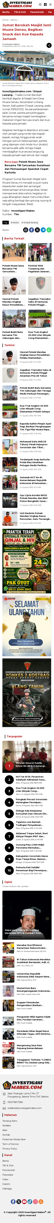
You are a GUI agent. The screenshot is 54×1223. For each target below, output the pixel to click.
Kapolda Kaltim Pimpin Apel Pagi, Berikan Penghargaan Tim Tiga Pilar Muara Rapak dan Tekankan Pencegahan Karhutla (35, 429)
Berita (5, 1161)
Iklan (4, 1130)
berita (16, 222)
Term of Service (10, 1144)
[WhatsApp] (49, 229)
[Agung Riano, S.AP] (8, 977)
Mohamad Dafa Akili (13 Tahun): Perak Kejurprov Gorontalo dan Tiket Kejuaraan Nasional (33, 446)
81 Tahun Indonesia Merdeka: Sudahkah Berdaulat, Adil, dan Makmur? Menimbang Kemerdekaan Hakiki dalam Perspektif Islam (34, 961)
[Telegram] (43, 229)
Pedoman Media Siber (14, 1139)
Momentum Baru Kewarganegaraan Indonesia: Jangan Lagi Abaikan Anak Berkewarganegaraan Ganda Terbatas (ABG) (33, 990)
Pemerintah (8, 1170)
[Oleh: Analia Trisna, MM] (8, 991)
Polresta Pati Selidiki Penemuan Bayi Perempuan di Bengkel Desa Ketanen (32, 869)
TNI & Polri (8, 1165)
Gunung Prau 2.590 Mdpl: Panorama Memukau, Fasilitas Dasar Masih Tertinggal (30, 846)
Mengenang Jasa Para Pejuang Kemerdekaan (30, 1047)
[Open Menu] (45, 4)
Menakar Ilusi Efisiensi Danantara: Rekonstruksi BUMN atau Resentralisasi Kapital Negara (31, 947)
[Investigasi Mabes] (17, 4)
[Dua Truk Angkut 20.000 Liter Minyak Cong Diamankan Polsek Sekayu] (40, 319)
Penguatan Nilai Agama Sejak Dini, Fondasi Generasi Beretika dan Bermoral (33, 1018)
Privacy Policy (9, 1148)
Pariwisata (7, 1174)
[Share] (49, 45)
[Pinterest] (24, 1201)
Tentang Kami (9, 1121)
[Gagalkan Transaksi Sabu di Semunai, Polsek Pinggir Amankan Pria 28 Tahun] (40, 286)
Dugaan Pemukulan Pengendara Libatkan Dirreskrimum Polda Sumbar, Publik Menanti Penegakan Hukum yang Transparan (33, 1004)
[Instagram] (35, 1201)
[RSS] (41, 1201)
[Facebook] (31, 229)
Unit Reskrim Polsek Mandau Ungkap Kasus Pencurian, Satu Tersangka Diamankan (35, 517)
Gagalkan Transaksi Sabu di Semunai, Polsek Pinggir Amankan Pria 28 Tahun (39, 302)
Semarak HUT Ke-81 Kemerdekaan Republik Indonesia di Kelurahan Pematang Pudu (33, 482)
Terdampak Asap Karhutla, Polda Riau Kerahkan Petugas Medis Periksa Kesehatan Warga (35, 464)
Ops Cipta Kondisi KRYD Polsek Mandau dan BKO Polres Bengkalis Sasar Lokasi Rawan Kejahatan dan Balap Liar (34, 501)
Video (5, 1179)
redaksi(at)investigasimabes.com (25, 1108)
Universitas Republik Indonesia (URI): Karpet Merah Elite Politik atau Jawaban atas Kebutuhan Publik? (34, 975)
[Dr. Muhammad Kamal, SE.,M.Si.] (8, 948)
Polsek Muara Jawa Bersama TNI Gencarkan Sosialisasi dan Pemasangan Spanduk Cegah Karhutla (13, 268)
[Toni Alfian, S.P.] (8, 962)
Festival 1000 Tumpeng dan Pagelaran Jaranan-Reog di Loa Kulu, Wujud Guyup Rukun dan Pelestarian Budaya (40, 268)
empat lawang (31, 222)
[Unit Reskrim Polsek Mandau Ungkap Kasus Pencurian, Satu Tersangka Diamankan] (9, 518)
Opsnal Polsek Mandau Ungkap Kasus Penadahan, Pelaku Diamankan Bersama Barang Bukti (13, 302)
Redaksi (6, 1125)
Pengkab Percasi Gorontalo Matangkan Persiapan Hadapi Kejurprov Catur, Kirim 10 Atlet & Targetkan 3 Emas (32, 801)
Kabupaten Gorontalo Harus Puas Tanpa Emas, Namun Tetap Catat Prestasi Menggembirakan (32, 858)
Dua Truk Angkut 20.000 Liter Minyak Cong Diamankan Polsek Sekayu (39, 335)
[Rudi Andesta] (8, 1005)
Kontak (6, 1134)
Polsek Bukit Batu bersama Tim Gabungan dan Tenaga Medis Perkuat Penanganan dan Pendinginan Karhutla (12, 335)
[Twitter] (37, 229)
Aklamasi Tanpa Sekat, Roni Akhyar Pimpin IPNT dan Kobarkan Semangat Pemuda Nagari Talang (32, 835)
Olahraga (7, 1188)
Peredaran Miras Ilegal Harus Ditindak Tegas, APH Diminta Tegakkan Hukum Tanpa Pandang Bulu (33, 1033)
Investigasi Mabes (11, 44)
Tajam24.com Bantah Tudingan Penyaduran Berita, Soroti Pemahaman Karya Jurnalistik (31, 824)
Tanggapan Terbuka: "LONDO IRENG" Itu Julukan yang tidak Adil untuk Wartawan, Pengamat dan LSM (34, 1061)
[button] (40, 4)
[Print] (25, 229)
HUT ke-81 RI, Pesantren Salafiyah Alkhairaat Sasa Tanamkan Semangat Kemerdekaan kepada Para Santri (31, 778)
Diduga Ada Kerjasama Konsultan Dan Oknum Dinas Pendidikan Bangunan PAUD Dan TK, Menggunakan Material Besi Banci (32, 812)
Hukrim (6, 1184)
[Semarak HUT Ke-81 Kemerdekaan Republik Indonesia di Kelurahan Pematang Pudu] (9, 482)
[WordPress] (29, 1201)
